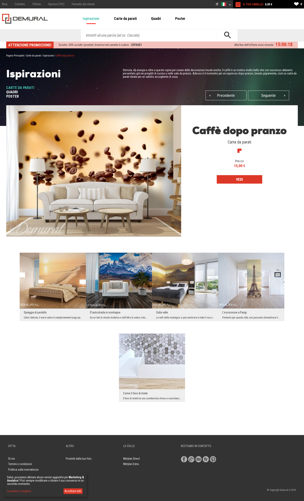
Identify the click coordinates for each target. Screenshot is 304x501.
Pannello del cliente (83, 4)
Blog (4, 4)
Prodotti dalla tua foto (79, 458)
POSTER (12, 96)
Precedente (222, 95)
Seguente (273, 95)
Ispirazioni (91, 18)
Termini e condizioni (20, 464)
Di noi (11, 458)
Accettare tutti (73, 491)
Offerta (36, 4)
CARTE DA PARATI (20, 87)
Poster (180, 18)
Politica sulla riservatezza (23, 469)
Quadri (156, 18)
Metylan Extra (131, 464)
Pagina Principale (15, 55)
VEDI (239, 179)
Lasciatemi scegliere (19, 491)
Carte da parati (125, 18)
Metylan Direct (131, 458)
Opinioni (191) (56, 4)
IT (217, 4)
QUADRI (12, 92)
